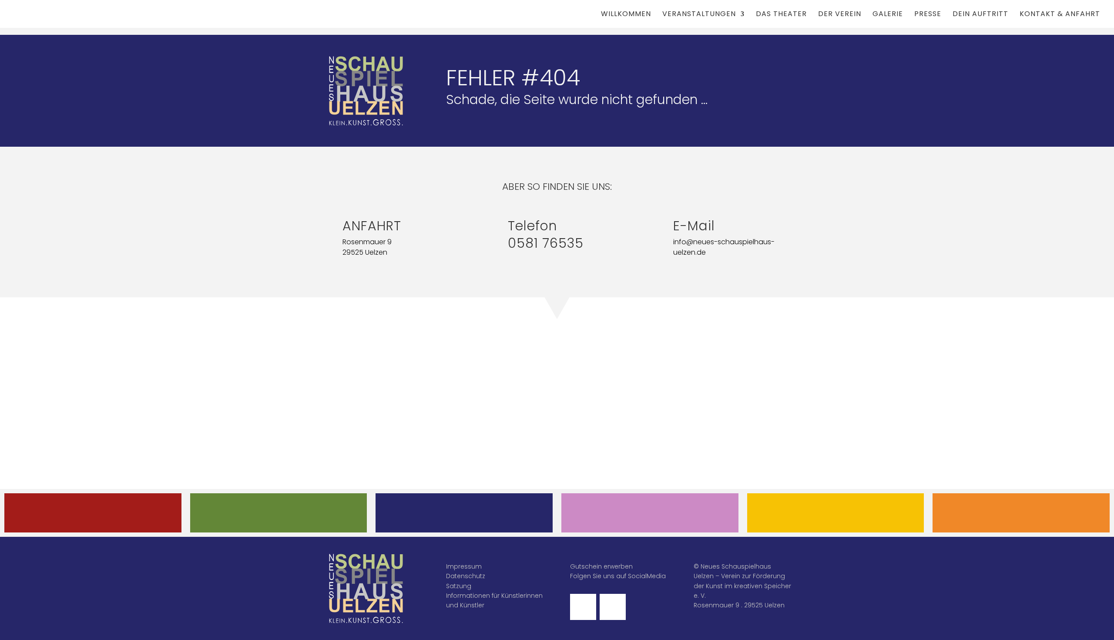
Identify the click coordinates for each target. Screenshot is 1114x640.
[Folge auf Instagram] (613, 607)
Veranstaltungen (699, 15)
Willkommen (626, 15)
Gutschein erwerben (601, 566)
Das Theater (781, 15)
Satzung (458, 586)
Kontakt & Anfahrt (1060, 15)
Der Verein (839, 15)
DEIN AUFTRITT (650, 512)
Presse (927, 15)
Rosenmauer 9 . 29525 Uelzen (739, 605)
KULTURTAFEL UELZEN (835, 512)
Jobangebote (1021, 512)
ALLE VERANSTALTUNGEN (92, 512)
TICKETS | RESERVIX (464, 512)
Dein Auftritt (980, 15)
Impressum (464, 566)
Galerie (887, 15)
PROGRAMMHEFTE (278, 512)
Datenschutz (465, 576)
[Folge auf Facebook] (583, 607)
